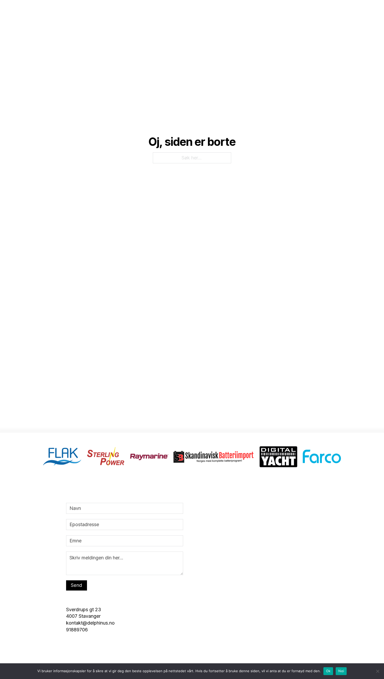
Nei (341, 671)
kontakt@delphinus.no (240, 20)
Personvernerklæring (287, 20)
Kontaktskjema (326, 20)
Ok (328, 671)
